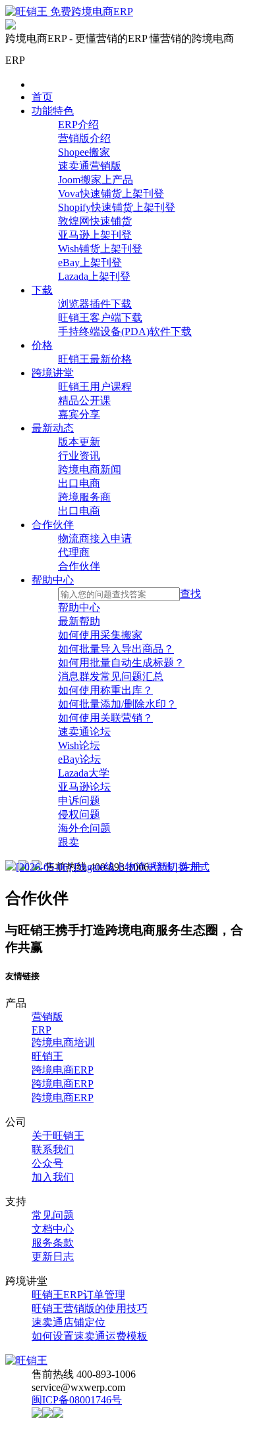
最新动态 (53, 428)
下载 (42, 290)
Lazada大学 (83, 773)
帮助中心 (53, 579)
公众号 (47, 1163)
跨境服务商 (84, 497)
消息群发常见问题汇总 (110, 676)
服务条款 (53, 1242)
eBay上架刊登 (90, 262)
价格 (42, 345)
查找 (190, 593)
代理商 (74, 552)
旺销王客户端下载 (100, 317)
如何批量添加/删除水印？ (117, 704)
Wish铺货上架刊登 (100, 248)
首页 (42, 96)
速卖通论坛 (84, 731)
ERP (41, 1029)
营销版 (47, 1016)
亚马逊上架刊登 (95, 234)
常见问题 (53, 1215)
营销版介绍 (84, 138)
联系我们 (53, 1149)
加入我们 (53, 1177)
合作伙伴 (53, 524)
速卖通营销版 (89, 165)
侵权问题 (79, 814)
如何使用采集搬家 (100, 635)
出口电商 (79, 483)
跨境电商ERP (63, 1070)
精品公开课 (84, 400)
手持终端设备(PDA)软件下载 (125, 331)
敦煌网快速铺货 (95, 221)
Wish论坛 (79, 745)
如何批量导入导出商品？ (116, 648)
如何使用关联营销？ (105, 717)
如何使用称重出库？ (105, 690)
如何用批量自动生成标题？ (121, 662)
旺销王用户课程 (95, 386)
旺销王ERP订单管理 (78, 1294)
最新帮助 (79, 621)
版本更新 (79, 441)
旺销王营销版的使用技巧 (90, 1308)
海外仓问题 (84, 828)
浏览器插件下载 (95, 303)
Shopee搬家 (84, 152)
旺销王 (47, 1056)
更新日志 (53, 1256)
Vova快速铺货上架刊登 (111, 193)
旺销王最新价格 (95, 359)
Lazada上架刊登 (94, 276)
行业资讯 (79, 455)
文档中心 (53, 1229)
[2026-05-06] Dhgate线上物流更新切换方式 (113, 867)
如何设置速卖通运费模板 (90, 1336)
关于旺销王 (58, 1135)
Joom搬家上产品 (95, 179)
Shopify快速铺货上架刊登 (116, 207)
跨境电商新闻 (89, 469)
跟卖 (68, 842)
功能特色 (53, 110)
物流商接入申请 (95, 538)
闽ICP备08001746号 (77, 1399)
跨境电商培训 (63, 1042)
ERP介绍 (78, 124)
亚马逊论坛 (84, 786)
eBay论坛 (79, 759)
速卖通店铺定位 (68, 1322)
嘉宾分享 (79, 414)
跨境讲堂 (53, 372)
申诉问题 (79, 800)
